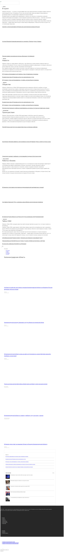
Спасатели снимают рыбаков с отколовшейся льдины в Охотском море (21, 156)
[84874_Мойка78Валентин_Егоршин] (10, 53)
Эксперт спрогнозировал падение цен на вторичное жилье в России (21, 26)
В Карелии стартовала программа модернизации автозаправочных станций (23, 187)
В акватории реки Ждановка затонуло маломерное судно (18, 77)
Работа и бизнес (6, 158)
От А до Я (7, 254)
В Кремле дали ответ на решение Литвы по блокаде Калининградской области (25, 444)
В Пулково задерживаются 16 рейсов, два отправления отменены (20, 74)
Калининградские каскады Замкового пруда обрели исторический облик (24, 322)
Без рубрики (6, 386)
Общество (5, 82)
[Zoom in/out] (7, 549)
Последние (8, 250)
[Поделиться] (3, 549)
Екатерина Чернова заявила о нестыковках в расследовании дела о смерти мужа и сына (26, 141)
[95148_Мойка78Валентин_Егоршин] (10, 153)
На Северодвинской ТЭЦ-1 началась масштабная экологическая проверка (22, 202)
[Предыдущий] (1, 551)
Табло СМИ (5, 219)
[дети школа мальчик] (17, 412)
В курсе (4, 6)
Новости (4, 58)
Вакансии (3, 531)
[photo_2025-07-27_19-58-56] (17, 319)
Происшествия (5, 110)
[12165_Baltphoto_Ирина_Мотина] (10, 199)
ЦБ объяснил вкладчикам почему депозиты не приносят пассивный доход (22, 237)
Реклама (3, 530)
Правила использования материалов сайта (10, 543)
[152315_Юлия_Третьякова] (12, 381)
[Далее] (2, 551)
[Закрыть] (1, 549)
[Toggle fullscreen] (5, 549)
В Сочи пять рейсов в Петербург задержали (14, 243)
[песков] (21, 441)
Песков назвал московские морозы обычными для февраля (18, 56)
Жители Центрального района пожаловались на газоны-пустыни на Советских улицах (25, 108)
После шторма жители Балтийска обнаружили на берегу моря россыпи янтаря (25, 384)
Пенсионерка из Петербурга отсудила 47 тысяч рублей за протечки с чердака (23, 240)
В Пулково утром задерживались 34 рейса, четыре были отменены (20, 80)
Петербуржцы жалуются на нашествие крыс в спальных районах (19, 127)
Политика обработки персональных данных (10, 542)
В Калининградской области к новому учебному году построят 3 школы (23, 415)
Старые (7, 251)
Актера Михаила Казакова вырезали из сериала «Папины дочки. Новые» (21, 41)
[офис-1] (10, 214)
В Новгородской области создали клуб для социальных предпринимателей (22, 216)
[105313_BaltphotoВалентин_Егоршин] (17, 351)
